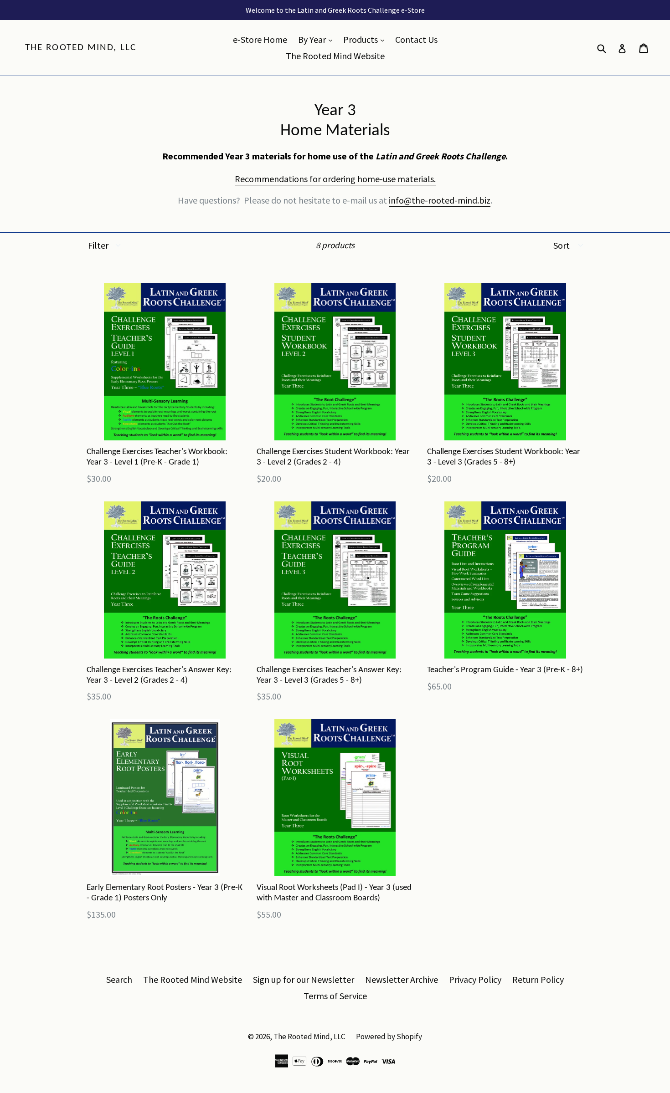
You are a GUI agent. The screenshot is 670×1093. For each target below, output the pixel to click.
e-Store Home (260, 39)
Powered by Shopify (389, 1037)
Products (366, 39)
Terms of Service (335, 995)
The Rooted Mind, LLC (80, 47)
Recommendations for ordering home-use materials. (335, 178)
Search (119, 979)
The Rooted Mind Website (335, 55)
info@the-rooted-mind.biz (439, 200)
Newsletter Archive (401, 979)
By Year (317, 39)
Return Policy (538, 979)
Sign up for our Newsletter (303, 979)
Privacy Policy (475, 979)
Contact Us (416, 39)
